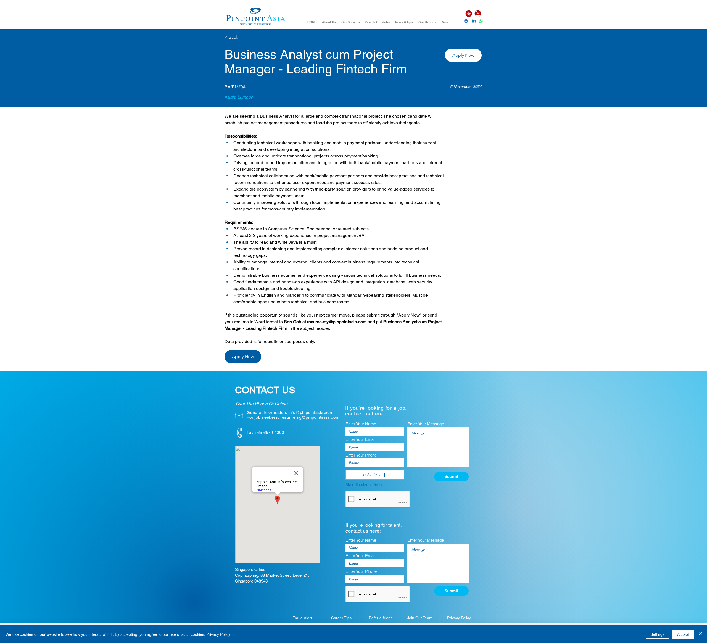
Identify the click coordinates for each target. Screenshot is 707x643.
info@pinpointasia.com (311, 412)
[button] (463, 55)
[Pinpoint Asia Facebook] (466, 21)
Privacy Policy (218, 634)
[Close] (700, 634)
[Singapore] (478, 13)
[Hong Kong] (469, 13)
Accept (683, 634)
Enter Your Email (360, 439)
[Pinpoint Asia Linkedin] (473, 21)
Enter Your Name (360, 424)
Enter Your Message (425, 424)
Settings (657, 634)
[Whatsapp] (481, 21)
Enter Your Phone (361, 455)
